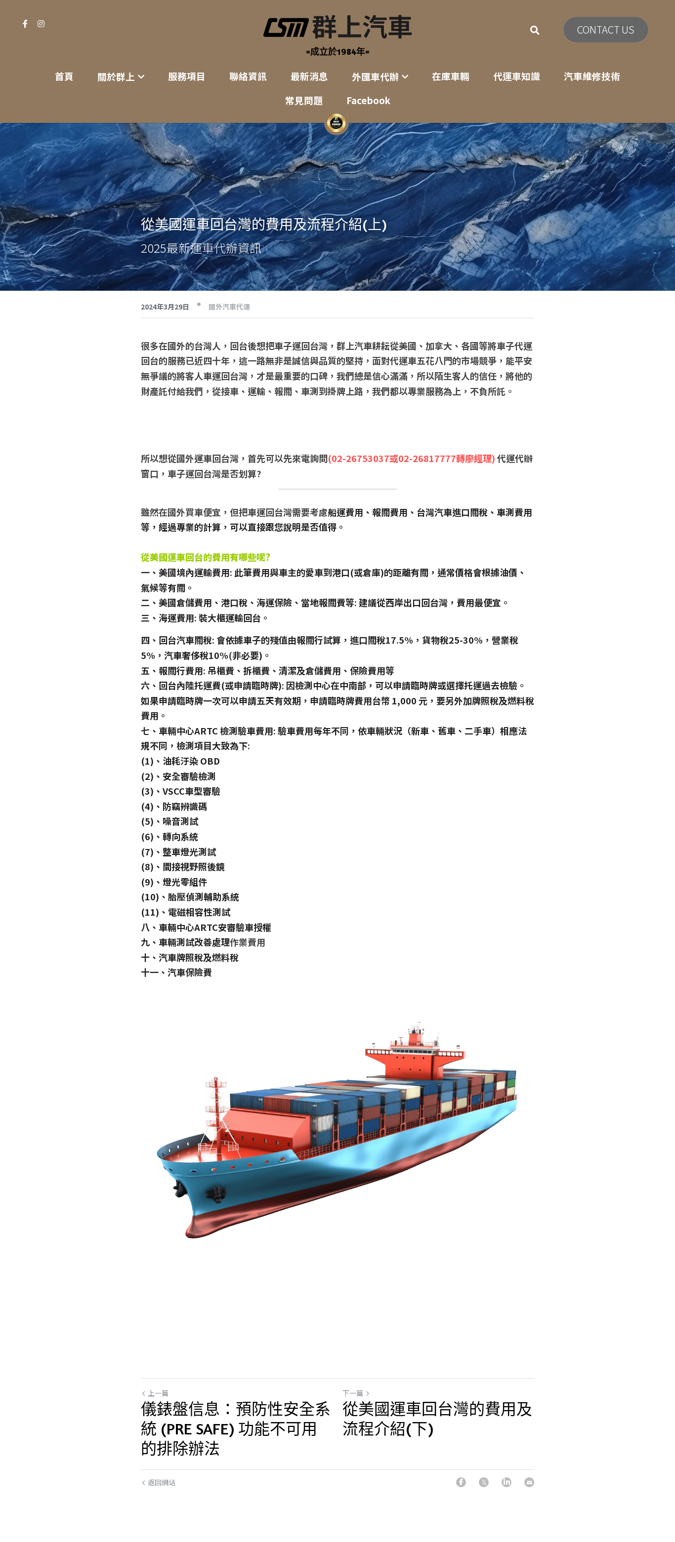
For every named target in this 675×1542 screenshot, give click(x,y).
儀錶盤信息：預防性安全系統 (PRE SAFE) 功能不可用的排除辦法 (236, 1428)
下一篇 (352, 1393)
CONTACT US (605, 29)
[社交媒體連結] (25, 24)
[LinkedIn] (506, 1482)
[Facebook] (461, 1482)
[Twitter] (484, 1482)
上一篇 (158, 1393)
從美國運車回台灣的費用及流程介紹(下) (437, 1418)
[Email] (529, 1482)
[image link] (337, 26)
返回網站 (161, 1482)
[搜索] (535, 30)
